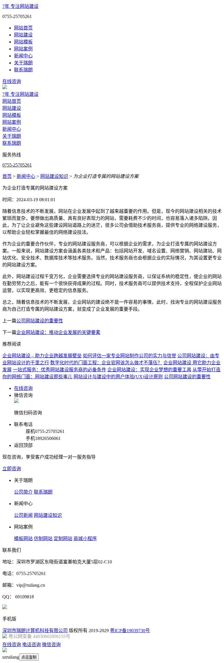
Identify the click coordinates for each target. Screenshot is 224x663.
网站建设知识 (54, 176)
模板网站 (23, 538)
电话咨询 (31, 644)
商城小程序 (85, 538)
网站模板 (23, 41)
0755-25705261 (17, 164)
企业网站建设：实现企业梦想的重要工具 (149, 369)
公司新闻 (23, 515)
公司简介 (23, 491)
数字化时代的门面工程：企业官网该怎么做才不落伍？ (106, 362)
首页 (7, 176)
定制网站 (63, 538)
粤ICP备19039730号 (130, 630)
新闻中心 (23, 55)
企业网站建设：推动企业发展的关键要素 (58, 332)
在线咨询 (11, 81)
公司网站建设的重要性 (39, 320)
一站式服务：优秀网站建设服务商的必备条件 (59, 369)
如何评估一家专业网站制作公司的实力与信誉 (129, 355)
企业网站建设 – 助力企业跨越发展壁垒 (42, 355)
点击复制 (28, 657)
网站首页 (23, 27)
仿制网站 (43, 538)
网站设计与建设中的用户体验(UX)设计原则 (118, 376)
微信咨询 (51, 644)
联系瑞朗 (23, 69)
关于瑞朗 (23, 62)
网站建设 (23, 34)
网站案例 (23, 48)
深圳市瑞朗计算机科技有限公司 (35, 630)
